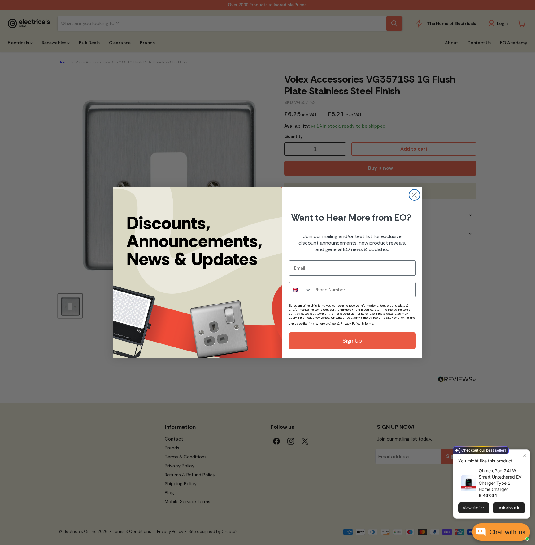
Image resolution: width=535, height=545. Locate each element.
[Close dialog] (414, 194)
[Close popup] (524, 455)
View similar (473, 507)
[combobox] (300, 289)
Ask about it (509, 507)
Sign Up (352, 340)
